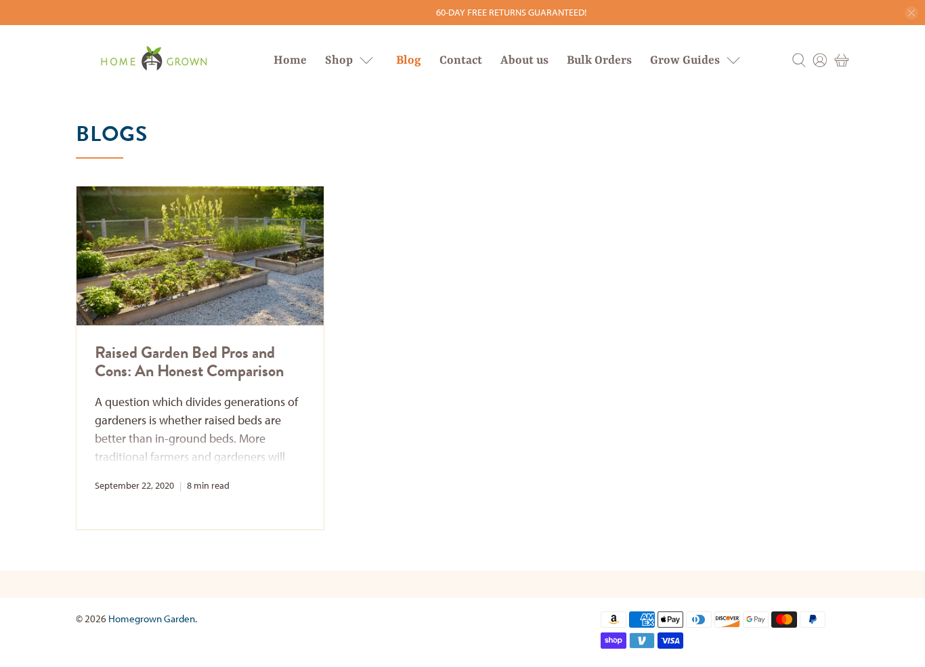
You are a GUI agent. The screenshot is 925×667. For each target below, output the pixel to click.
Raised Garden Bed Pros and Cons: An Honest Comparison (189, 361)
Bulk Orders (599, 60)
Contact (460, 60)
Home (290, 60)
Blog (408, 60)
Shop (339, 60)
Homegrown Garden (151, 618)
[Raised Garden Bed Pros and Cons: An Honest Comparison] (200, 255)
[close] (911, 13)
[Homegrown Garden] (153, 60)
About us (524, 60)
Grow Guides (685, 60)
